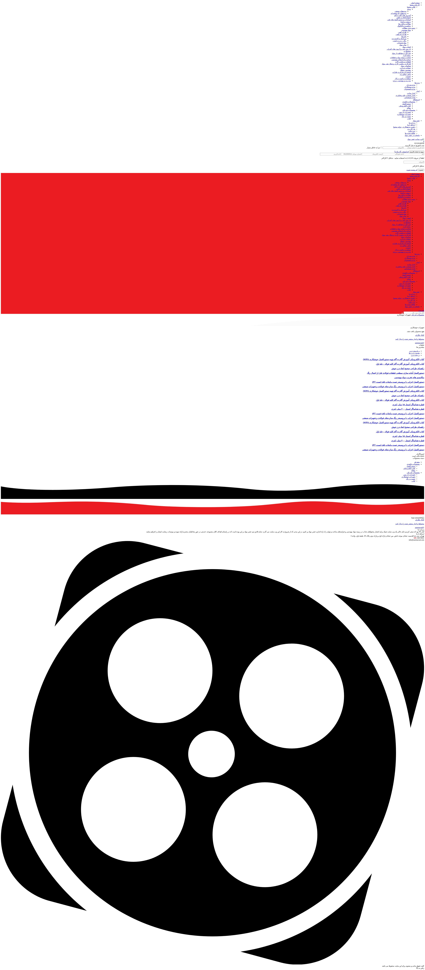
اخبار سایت (411, 93)
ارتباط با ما (411, 125)
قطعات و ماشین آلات (403, 62)
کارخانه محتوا (415, 5)
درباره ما (412, 123)
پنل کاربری (411, 129)
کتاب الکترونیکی (405, 106)
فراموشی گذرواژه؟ (401, 152)
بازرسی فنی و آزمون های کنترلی (399, 49)
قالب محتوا (411, 7)
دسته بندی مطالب (408, 28)
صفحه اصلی (415, 3)
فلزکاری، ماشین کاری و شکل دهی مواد (396, 64)
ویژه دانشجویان (409, 89)
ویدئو (409, 9)
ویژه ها (417, 83)
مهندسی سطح (405, 70)
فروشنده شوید (412, 170)
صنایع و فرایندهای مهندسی (401, 60)
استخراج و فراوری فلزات (401, 72)
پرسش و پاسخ (405, 22)
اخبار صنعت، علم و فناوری (405, 95)
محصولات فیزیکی (408, 110)
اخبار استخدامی (409, 97)
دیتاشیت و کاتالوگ (404, 26)
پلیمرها (403, 36)
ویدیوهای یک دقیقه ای (398, 13)
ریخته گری (407, 55)
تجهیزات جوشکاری (404, 114)
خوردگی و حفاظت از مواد (401, 53)
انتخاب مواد (407, 47)
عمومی (408, 76)
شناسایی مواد (406, 66)
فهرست (421, 310)
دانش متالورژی (405, 74)
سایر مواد (402, 45)
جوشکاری (407, 51)
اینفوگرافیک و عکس (403, 17)
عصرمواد (416, 121)
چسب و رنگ (406, 116)
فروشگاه (416, 100)
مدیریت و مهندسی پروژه (402, 81)
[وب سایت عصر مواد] (416, 139)
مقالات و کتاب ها (404, 24)
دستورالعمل (406, 104)
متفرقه (417, 462)
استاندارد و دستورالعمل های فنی (399, 20)
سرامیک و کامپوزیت (399, 39)
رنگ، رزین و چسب (399, 41)
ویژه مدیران (411, 85)
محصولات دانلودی (408, 102)
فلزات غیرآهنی (401, 34)
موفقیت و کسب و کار (403, 79)
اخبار (418, 91)
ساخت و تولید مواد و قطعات (400, 57)
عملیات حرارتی (405, 68)
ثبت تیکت (411, 131)
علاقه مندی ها (410, 133)
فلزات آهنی (402, 32)
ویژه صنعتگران (409, 87)
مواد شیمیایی (401, 43)
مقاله (409, 108)
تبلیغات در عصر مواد (412, 135)
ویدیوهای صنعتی (400, 11)
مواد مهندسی (406, 30)
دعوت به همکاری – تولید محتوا (404, 127)
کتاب (409, 118)
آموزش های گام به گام (402, 15)
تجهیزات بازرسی (405, 112)
